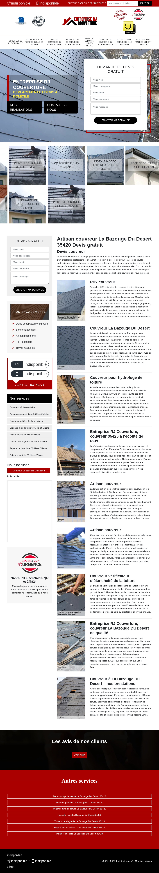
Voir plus (79, 755)
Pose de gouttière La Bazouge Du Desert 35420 (79, 802)
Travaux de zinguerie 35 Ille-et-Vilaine (105, 42)
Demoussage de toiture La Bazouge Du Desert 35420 (79, 796)
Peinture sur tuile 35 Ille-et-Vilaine (143, 42)
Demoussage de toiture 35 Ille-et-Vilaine (34, 42)
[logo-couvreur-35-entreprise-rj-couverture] (79, 21)
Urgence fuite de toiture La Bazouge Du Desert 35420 (79, 808)
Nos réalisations (21, 107)
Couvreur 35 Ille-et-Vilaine (15, 42)
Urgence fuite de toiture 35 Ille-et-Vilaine (72, 42)
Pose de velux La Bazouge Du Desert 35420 (79, 815)
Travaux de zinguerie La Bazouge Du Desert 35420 (79, 821)
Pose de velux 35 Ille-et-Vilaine (89, 42)
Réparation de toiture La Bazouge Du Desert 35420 (79, 827)
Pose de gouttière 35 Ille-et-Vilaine (54, 42)
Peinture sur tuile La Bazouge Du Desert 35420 (79, 833)
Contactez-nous (57, 107)
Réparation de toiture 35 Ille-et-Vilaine (124, 42)
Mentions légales (143, 861)
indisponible (20, 3)
